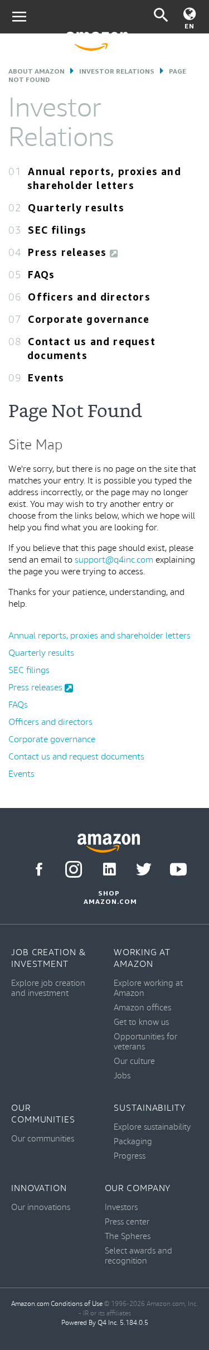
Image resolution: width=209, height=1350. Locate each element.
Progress (129, 1156)
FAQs (41, 274)
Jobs (122, 1076)
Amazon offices (142, 1008)
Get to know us (141, 1022)
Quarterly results (76, 207)
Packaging (133, 1142)
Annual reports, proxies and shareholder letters (99, 636)
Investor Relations (116, 71)
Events (46, 377)
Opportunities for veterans (145, 1042)
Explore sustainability (152, 1127)
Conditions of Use (77, 1304)
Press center (127, 1222)
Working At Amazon (142, 958)
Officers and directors (89, 297)
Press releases (69, 252)
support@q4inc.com (114, 560)
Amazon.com (30, 1304)
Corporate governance (88, 319)
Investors (121, 1207)
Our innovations (40, 1207)
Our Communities (43, 1114)
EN (189, 26)
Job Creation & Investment (48, 958)
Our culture (134, 1061)
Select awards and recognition (138, 1256)
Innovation (39, 1188)
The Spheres (127, 1236)
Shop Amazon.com (109, 897)
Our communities (42, 1139)
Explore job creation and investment (48, 988)
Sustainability (150, 1108)
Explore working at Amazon (148, 988)
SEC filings (57, 230)
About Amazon (36, 71)
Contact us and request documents (76, 757)
